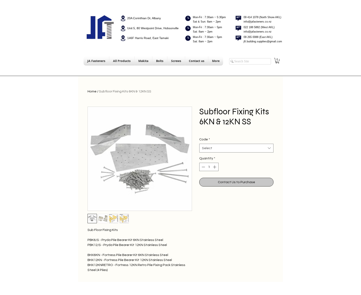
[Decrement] (203, 167)
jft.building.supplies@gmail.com (263, 41)
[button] (277, 60)
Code (204, 139)
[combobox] (236, 148)
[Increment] (215, 167)
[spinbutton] (209, 167)
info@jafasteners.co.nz (258, 21)
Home (92, 91)
